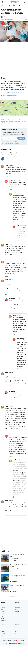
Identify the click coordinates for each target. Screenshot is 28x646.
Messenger (3, 629)
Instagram (3, 631)
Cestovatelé (17, 611)
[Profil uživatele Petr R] (2, 166)
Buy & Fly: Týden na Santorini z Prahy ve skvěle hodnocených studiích (17, 587)
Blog (2, 616)
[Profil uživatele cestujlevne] (6, 181)
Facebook (3, 627)
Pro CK (16, 633)
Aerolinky (3, 611)
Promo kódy (3, 620)
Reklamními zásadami (5, 122)
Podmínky (5, 643)
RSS (2, 635)
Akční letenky (4, 6)
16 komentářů (10, 19)
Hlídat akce (21, 138)
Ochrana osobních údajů (12, 643)
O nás (16, 627)
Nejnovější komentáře (19, 605)
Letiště (2, 609)
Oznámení (23, 643)
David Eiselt (6, 17)
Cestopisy (16, 609)
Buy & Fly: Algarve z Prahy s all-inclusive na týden (18, 576)
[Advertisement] (14, 61)
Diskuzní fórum (17, 607)
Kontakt (16, 629)
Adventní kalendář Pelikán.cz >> (14, 92)
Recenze (2, 618)
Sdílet (26, 19)
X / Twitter (3, 633)
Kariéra (16, 631)
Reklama (19, 643)
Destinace (3, 607)
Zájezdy (2, 613)
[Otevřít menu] (3, 2)
